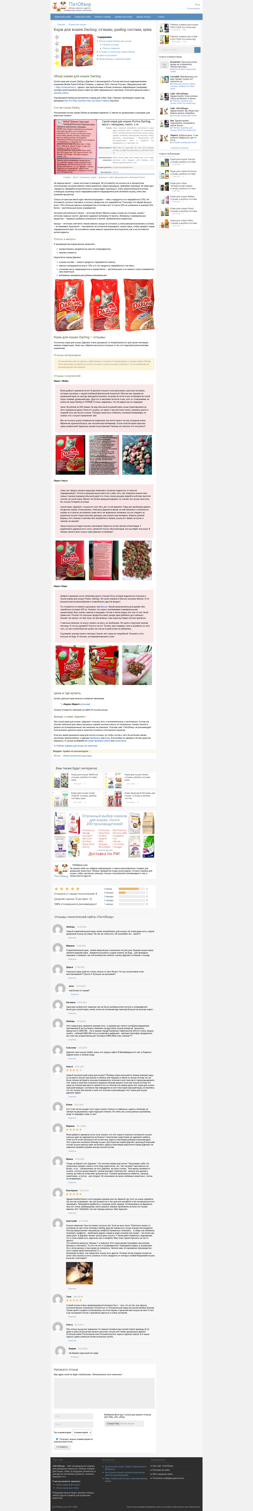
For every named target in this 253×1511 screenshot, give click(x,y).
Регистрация (193, 8)
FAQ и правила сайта (162, 1474)
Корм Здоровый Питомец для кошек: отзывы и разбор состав (140, 796)
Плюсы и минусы (111, 48)
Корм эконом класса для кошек (78, 756)
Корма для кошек (63, 17)
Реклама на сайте (161, 1470)
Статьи (161, 17)
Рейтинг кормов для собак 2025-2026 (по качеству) (184, 37)
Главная (61, 24)
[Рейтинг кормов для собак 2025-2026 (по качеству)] (164, 39)
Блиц (107, 738)
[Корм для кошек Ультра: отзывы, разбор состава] (164, 162)
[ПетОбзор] (72, 11)
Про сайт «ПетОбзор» (163, 1466)
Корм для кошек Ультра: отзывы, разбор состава (183, 160)
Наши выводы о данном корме (115, 59)
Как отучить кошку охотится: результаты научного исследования (125, 1473)
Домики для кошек (123, 17)
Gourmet (81, 100)
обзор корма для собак (67, 1488)
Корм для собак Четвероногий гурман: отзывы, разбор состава (183, 186)
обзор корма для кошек (68, 1484)
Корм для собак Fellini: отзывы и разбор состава (183, 221)
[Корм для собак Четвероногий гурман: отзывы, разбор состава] (164, 186)
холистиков (120, 741)
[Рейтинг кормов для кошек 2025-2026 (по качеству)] (164, 27)
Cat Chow (96, 100)
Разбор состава (111, 44)
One (66, 100)
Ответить (72, 938)
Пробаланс (95, 738)
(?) (90, 751)
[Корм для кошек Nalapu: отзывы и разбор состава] (164, 199)
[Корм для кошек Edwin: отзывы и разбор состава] (164, 211)
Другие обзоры (143, 17)
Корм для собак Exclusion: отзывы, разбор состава (183, 172)
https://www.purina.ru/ (66, 87)
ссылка (85, 704)
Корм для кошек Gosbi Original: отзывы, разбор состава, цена (83, 796)
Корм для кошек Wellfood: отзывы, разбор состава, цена (84, 777)
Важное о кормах (103, 17)
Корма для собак (83, 17)
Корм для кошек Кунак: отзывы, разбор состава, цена (137, 777)
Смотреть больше (179, 148)
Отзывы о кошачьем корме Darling (117, 51)
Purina (57, 756)
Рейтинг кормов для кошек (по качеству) (76, 746)
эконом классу (61, 93)
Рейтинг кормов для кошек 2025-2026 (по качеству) (184, 26)
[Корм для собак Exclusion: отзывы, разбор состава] (164, 174)
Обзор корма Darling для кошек (115, 41)
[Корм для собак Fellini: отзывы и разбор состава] (164, 223)
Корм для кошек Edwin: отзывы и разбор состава (183, 209)
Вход (197, 4)
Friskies (105, 100)
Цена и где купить (108, 55)
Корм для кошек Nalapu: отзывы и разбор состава (183, 197)
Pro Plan (73, 100)
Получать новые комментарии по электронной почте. (73, 1440)
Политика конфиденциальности (168, 1478)
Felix (88, 100)
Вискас (104, 606)
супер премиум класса (99, 741)
